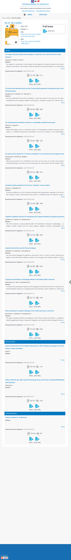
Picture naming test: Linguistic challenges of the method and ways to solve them (29, 311)
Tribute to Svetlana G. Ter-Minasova (16, 417)
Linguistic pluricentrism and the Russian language (20, 248)
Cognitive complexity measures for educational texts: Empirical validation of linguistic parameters (34, 216)
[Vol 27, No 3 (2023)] (11, 44)
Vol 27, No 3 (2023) (16, 18)
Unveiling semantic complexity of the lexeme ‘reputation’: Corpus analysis (27, 185)
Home (3, 18)
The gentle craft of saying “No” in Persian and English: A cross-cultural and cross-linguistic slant (34, 154)
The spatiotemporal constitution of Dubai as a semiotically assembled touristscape (30, 122)
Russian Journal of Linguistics (35, 6)
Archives (43, 14)
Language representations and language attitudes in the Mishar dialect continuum (30, 279)
